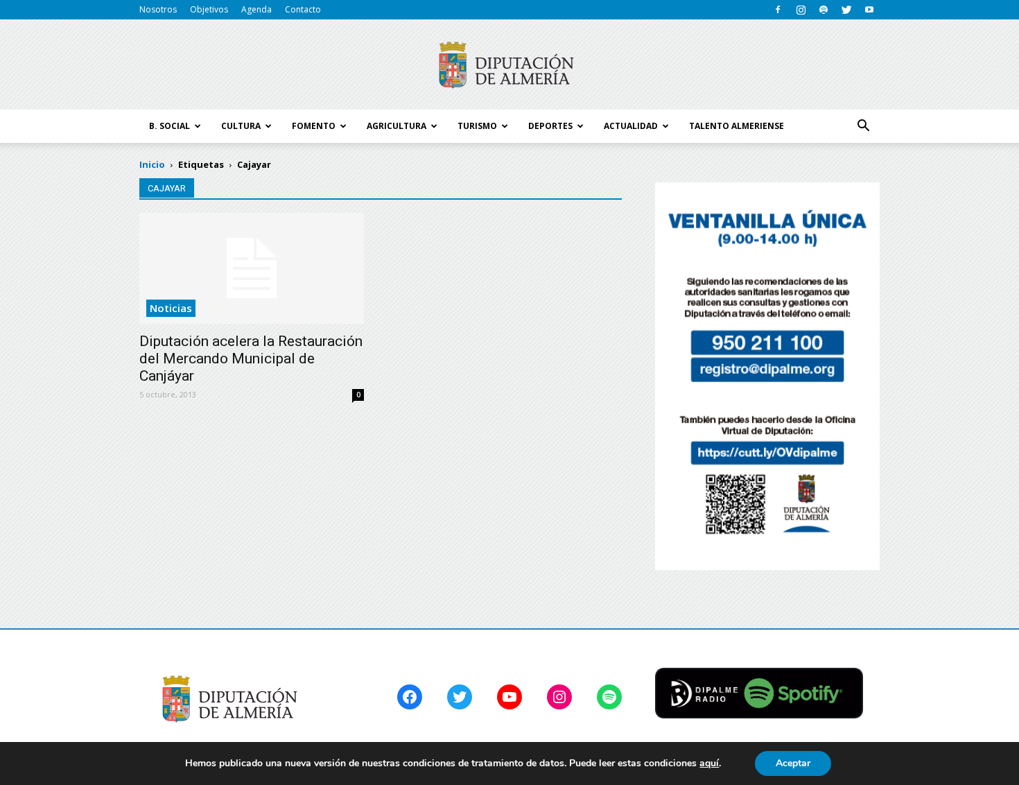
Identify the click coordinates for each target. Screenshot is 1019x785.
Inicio (152, 164)
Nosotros (158, 9)
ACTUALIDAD (631, 126)
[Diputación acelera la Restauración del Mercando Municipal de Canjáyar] (251, 268)
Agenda (256, 9)
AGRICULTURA (396, 126)
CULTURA (241, 126)
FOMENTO (314, 126)
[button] (863, 126)
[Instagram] (800, 9)
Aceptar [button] (793, 763)
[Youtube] (869, 9)
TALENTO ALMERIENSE (736, 126)
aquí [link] (709, 763)
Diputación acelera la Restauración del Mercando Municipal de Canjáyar (251, 358)
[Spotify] (823, 9)
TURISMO (477, 126)
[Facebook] (777, 9)
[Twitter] (846, 9)
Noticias (171, 308)
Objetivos (209, 9)
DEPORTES (550, 126)
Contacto (303, 9)
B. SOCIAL (169, 126)
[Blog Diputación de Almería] (509, 65)
